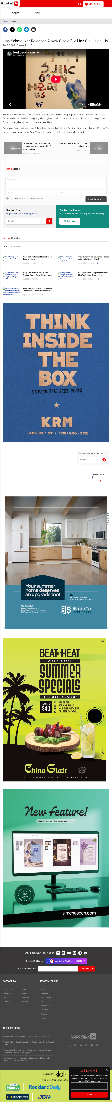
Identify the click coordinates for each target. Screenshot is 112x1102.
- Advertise (44, 1010)
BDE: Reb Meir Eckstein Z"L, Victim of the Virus (74, 144)
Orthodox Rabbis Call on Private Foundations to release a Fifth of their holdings (37, 146)
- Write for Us (45, 1006)
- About (42, 1002)
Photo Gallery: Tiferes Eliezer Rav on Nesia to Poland (26, 1037)
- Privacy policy (45, 1018)
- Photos (24, 989)
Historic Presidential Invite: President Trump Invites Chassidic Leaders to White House (37, 291)
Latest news (15, 246)
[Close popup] (107, 1070)
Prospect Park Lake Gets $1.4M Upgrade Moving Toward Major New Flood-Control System (36, 275)
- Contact (43, 1014)
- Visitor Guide (45, 997)
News (14, 21)
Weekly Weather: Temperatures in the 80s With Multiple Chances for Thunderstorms (93, 275)
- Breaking (7, 993)
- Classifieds (44, 993)
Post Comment (96, 199)
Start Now (71, 221)
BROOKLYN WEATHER (42, 12)
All (5, 246)
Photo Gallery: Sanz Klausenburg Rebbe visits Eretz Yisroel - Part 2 (28, 1043)
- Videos (24, 993)
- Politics (6, 997)
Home (5, 21)
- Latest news (8, 989)
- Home (42, 989)
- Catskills (6, 1002)
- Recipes (24, 1002)
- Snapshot (25, 997)
